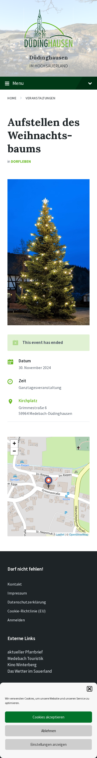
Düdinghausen (48, 57)
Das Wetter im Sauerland (29, 671)
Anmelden (16, 619)
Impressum (17, 593)
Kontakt (14, 584)
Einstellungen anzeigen (48, 744)
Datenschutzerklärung (26, 601)
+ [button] (14, 443)
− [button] (14, 451)
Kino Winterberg (22, 664)
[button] (89, 688)
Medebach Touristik (25, 658)
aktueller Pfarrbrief (25, 652)
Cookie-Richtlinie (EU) (26, 610)
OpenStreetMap (78, 534)
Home (11, 98)
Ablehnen (48, 730)
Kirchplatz (28, 400)
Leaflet (60, 534)
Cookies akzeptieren (48, 717)
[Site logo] (48, 48)
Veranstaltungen (40, 98)
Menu (18, 83)
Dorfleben (21, 161)
